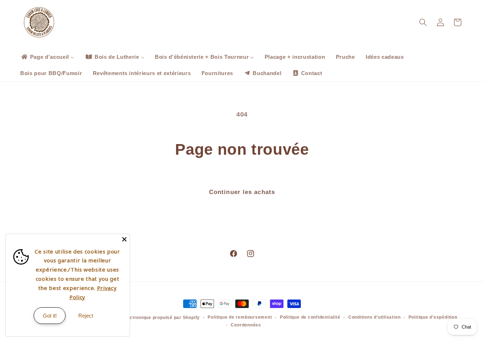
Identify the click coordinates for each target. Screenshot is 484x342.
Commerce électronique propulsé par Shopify (148, 317)
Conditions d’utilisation (374, 317)
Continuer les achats (242, 192)
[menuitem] (47, 57)
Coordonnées (246, 325)
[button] (423, 22)
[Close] (124, 239)
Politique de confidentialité (310, 317)
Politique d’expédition (433, 317)
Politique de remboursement (240, 317)
